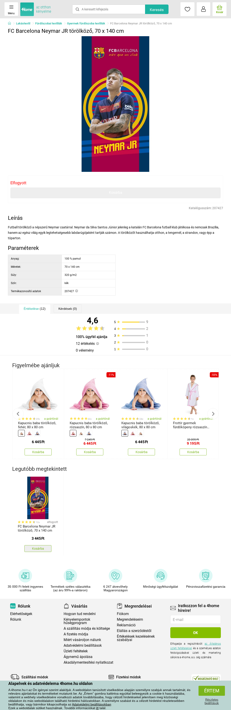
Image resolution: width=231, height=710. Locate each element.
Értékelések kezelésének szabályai (136, 638)
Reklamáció (126, 625)
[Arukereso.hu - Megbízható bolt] (206, 678)
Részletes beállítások (212, 701)
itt (97, 708)
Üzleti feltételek (76, 651)
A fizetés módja (76, 634)
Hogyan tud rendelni (80, 613)
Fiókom (123, 613)
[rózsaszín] (29, 433)
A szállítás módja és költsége (87, 628)
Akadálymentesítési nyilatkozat (88, 662)
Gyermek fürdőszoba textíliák (86, 23)
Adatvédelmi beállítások (83, 645)
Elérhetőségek (21, 613)
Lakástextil (23, 23)
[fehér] (21, 433)
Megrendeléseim (130, 619)
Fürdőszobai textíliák (48, 23)
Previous (18, 413)
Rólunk (15, 619)
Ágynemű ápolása (78, 656)
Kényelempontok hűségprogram (77, 621)
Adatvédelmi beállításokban (91, 704)
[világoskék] (37, 433)
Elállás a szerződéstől (134, 630)
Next (213, 413)
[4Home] (11, 23)
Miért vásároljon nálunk (82, 639)
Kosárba (115, 192)
